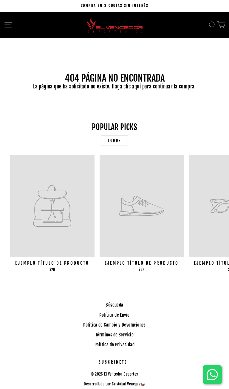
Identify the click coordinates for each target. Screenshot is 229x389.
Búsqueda (114, 305)
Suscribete (113, 362)
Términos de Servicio (114, 335)
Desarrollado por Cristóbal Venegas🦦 (114, 384)
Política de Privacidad (114, 344)
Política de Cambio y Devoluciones (114, 325)
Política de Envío (114, 315)
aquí (136, 86)
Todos (114, 140)
